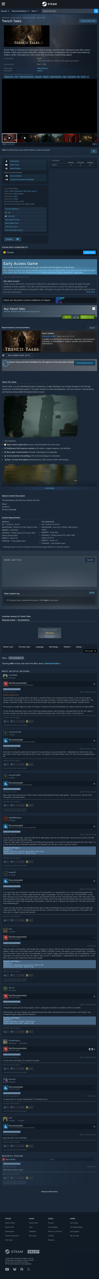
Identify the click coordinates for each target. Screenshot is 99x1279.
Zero (10, 1118)
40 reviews (12, 1082)
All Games (5, 18)
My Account (74, 1236)
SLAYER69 (13, 675)
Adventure (18, 191)
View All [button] (92, 328)
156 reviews (23, 1043)
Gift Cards (9, 1240)
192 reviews (12, 990)
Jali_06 (11, 988)
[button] (5, 11)
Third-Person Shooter (26, 77)
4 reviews (21, 1120)
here (46, 600)
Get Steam (74, 1223)
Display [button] (78, 647)
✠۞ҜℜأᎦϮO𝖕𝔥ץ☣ (15, 818)
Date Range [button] (53, 647)
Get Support (74, 1231)
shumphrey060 (14, 775)
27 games (12, 1120)
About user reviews (8, 620)
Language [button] (39, 647)
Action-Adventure (55, 77)
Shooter (45, 77)
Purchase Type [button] (24, 647)
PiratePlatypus (14, 1041)
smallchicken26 (15, 732)
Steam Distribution (12, 1236)
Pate (10, 929)
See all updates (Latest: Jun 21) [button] (19, 355)
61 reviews (12, 820)
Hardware (32, 1231)
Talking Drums (42, 68)
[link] (71, 317)
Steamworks (9, 1231)
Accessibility (53, 1227)
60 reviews (12, 678)
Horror (83, 77)
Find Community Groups (14, 230)
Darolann (12, 1079)
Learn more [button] (89, 252)
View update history (12, 220)
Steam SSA (9, 1227)
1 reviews (12, 734)
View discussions (11, 227)
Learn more (78, 272)
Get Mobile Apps (76, 1227)
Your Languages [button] (15, 658)
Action (12, 191)
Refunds (51, 1240)
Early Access (9, 77)
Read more (90, 292)
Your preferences (24, 620)
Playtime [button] (67, 647)
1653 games (12, 1043)
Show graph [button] (89, 651)
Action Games (16, 18)
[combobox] (68, 11)
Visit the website (11, 209)
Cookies (51, 1236)
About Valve (33, 1223)
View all (91, 592)
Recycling (32, 1236)
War (64, 77)
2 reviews (12, 777)
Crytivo (39, 71)
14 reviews (12, 932)
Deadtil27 (12, 872)
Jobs (31, 1227)
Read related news (12, 223)
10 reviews (12, 875)
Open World (71, 77)
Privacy (51, 1223)
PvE (16, 77)
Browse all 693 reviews (49, 1192)
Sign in (4, 150)
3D (78, 77)
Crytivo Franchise (29, 18)
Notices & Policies (55, 1231)
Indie (25, 191)
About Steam (10, 1223)
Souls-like (38, 77)
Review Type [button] (8, 647)
